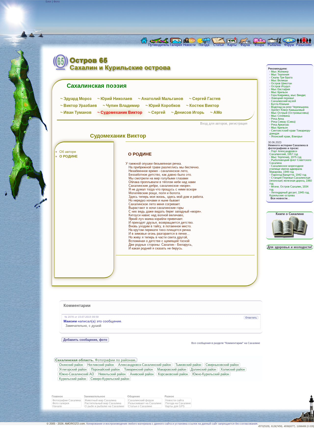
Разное (169, 396)
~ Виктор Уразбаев (78, 105)
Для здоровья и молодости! (289, 247)
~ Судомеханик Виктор (119, 112)
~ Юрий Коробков (162, 105)
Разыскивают (304, 45)
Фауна (245, 45)
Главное (57, 396)
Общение (133, 396)
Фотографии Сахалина (66, 400)
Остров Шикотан (281, 83)
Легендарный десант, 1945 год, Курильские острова (289, 194)
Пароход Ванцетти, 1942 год (288, 174)
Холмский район (233, 369)
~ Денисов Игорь (187, 112)
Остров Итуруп (280, 86)
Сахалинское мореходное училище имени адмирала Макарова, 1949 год (286, 168)
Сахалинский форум (141, 400)
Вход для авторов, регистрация (223, 123)
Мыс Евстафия (280, 89)
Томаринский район (138, 369)
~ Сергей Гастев (205, 99)
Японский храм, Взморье (286, 136)
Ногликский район (100, 365)
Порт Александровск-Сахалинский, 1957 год (283, 153)
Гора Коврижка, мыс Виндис (288, 95)
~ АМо (216, 112)
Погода (204, 45)
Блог (48, 1)
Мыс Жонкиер (279, 71)
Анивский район (142, 374)
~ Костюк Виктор (202, 105)
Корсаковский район (173, 374)
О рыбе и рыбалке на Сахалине (104, 406)
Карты (231, 45)
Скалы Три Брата (281, 77)
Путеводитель (158, 45)
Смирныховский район (222, 365)
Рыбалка (274, 45)
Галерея (176, 45)
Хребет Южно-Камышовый (287, 109)
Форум (289, 45)
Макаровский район (171, 369)
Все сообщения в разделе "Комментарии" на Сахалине (225, 343)
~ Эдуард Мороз (76, 99)
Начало (57, 406)
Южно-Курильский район (210, 374)
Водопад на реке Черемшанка (289, 106)
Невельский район (112, 374)
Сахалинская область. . (95, 360)
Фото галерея (60, 403)
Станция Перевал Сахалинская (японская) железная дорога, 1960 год (290, 180)
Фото (56, 1)
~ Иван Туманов (76, 112)
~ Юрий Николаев (114, 99)
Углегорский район (73, 369)
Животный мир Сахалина (100, 400)
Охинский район (71, 365)
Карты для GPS (174, 406)
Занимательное (94, 396)
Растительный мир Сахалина (103, 403)
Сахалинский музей (283, 101)
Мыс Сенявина (280, 115)
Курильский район (72, 379)
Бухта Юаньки (280, 103)
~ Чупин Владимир (121, 105)
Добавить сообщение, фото (85, 340)
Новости (189, 45)
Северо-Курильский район (110, 379)
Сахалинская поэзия (97, 85)
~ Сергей (156, 112)
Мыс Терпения (280, 74)
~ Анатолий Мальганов (160, 99)
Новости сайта (174, 400)
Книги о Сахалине (290, 214)
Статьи (218, 45)
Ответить (251, 317)
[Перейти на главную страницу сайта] (143, 42)
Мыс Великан (279, 80)
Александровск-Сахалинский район (144, 365)
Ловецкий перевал (282, 98)
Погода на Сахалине (178, 403)
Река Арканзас (280, 124)
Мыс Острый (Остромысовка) (290, 112)
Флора (259, 45)
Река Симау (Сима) (283, 121)
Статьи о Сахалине (140, 406)
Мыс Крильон (279, 92)
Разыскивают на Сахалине (144, 403)
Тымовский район (188, 365)
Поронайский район (105, 369)
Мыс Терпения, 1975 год (286, 157)
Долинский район (203, 369)
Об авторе (67, 152)
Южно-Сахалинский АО (76, 374)
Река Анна (277, 118)
